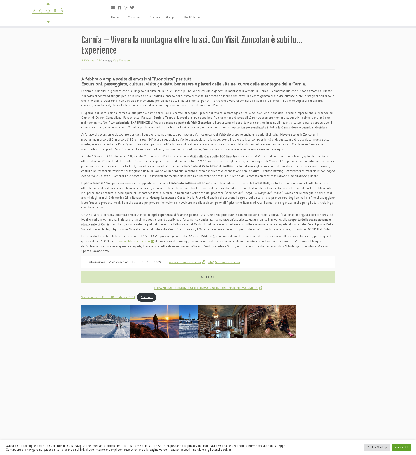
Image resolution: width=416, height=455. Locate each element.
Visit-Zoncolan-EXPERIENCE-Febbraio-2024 (108, 297)
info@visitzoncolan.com (224, 262)
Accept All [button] (401, 447)
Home (115, 17)
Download (147, 297)
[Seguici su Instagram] (127, 7)
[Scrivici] (114, 7)
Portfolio (190, 17)
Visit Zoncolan (121, 60)
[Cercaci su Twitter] (133, 7)
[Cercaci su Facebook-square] (121, 7)
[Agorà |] (48, 13)
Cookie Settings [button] (377, 447)
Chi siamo (134, 17)
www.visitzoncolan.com (134, 241)
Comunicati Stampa (162, 17)
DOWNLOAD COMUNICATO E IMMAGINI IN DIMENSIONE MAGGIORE (206, 288)
